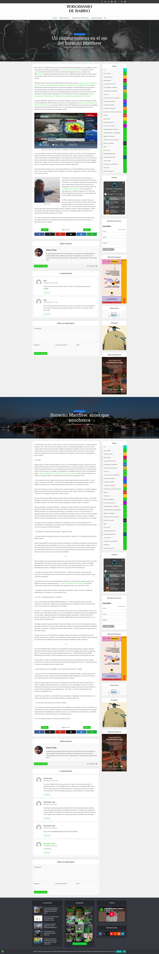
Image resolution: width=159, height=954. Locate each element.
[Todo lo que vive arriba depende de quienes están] (88, 928)
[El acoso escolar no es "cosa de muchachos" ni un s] (79, 937)
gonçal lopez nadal (49, 843)
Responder (47, 292)
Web (77, 345)
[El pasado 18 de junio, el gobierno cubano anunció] (79, 920)
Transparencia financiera (80, 18)
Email (104, 231)
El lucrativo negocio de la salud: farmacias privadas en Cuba (51, 918)
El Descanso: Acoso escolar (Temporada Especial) (50, 933)
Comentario (37, 328)
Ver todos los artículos (41, 266)
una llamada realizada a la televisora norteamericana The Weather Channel (67, 85)
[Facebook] (100, 933)
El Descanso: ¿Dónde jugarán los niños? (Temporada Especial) (50, 925)
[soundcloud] (115, 933)
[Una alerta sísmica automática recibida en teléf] (79, 911)
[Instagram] (107, 933)
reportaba (37, 72)
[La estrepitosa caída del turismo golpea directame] (79, 928)
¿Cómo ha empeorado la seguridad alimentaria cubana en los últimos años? (51, 910)
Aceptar (119, 951)
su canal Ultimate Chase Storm (69, 70)
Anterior (45, 230)
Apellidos (105, 243)
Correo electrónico (61, 345)
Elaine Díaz (78, 47)
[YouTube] (111, 933)
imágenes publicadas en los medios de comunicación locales (57, 473)
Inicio (55, 18)
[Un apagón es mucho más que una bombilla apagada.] (70, 928)
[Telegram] (122, 933)
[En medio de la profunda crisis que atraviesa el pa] (70, 920)
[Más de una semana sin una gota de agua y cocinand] (88, 937)
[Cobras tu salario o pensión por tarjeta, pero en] (70, 911)
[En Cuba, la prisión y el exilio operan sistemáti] (70, 937)
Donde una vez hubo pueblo (78, 899)
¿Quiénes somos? (96, 18)
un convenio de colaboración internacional (71, 583)
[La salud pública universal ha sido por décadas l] (88, 911)
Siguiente (86, 230)
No (124, 951)
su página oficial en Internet (70, 189)
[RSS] (119, 933)
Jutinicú (41, 611)
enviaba (40, 74)
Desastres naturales (79, 34)
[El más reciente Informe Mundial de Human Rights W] (88, 920)
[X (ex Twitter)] (104, 933)
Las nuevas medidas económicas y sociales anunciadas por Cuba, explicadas (50, 941)
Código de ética (64, 18)
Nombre (37, 345)
